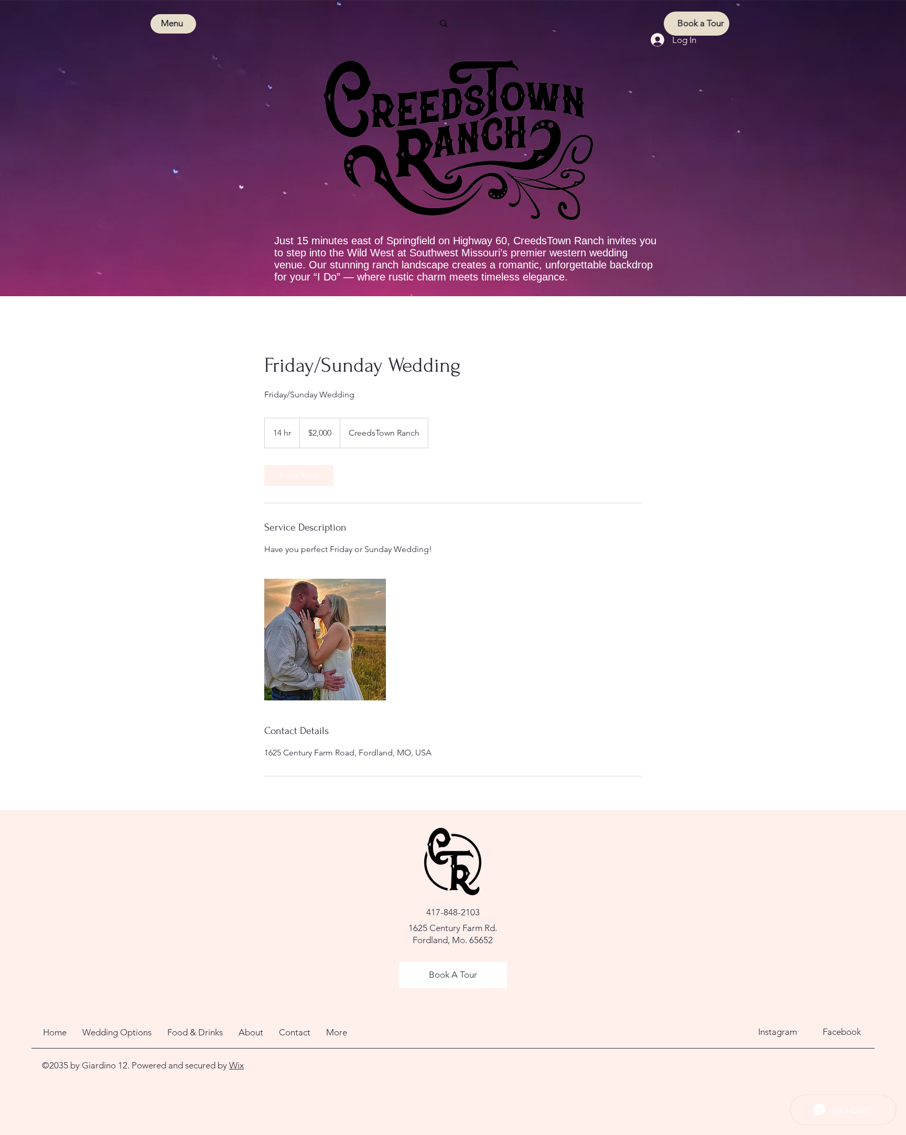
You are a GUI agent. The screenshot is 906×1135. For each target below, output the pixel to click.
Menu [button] (172, 23)
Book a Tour (700, 23)
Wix (236, 1065)
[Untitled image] (325, 639)
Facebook (842, 1031)
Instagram (777, 1031)
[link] (298, 475)
